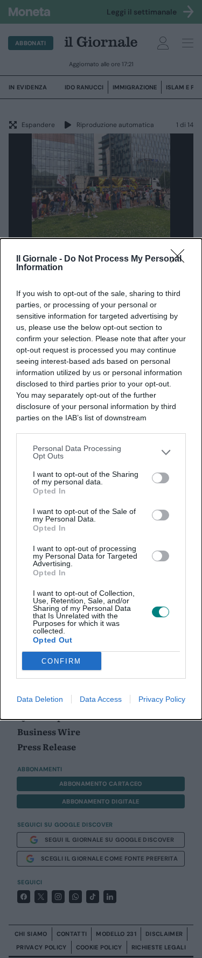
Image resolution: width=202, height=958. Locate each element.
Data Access (101, 699)
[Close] (181, 259)
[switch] (160, 478)
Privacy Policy (161, 699)
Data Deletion (40, 699)
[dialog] (101, 479)
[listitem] (101, 452)
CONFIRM (61, 661)
